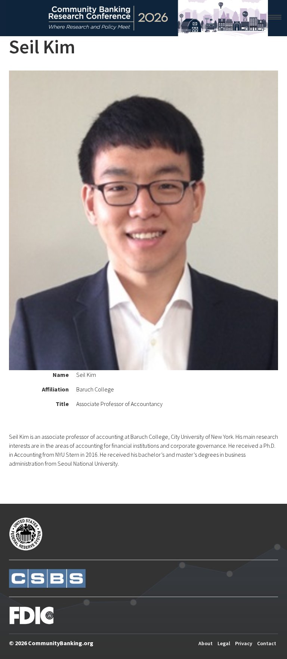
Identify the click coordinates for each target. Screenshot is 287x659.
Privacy (243, 643)
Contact (266, 643)
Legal (223, 643)
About (205, 643)
